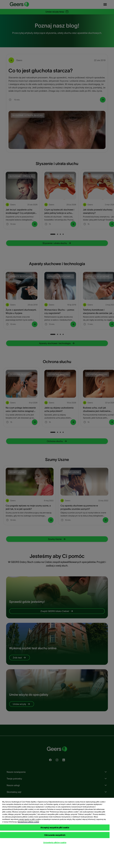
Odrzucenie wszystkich (54, 835)
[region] (57, 822)
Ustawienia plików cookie (54, 842)
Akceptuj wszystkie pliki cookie (54, 827)
